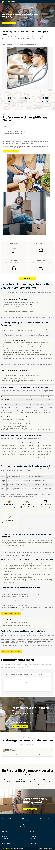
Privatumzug (5, 784)
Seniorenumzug (20, 784)
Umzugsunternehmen (10, 294)
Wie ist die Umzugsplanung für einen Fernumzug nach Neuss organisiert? (21, 682)
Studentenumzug (34, 784)
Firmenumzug (6, 781)
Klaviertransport (35, 412)
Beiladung (5, 779)
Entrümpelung (15, 352)
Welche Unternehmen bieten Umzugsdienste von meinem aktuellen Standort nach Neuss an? (25, 678)
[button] (53, 2)
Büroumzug (19, 779)
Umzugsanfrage (28, 304)
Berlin (6, 402)
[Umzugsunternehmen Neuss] (8, 2)
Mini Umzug (32, 781)
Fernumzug (45, 779)
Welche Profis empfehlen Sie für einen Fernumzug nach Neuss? (19, 686)
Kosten (14, 330)
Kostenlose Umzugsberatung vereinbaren (11, 651)
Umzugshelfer (29, 309)
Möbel (33, 493)
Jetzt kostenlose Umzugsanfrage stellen (11, 613)
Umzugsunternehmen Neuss (8, 848)
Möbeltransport (46, 781)
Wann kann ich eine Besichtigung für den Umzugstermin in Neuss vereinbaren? (22, 689)
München (7, 404)
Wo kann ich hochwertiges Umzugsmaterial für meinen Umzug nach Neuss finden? (23, 674)
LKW (40, 410)
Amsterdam (7, 407)
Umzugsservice (14, 607)
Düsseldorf (7, 399)
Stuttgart (25, 453)
